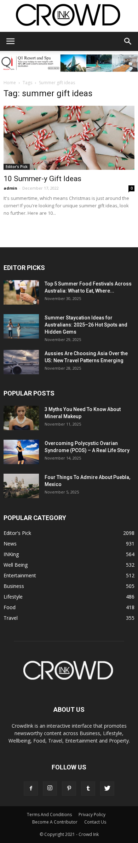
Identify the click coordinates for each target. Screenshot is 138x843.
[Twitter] (107, 788)
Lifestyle (13, 596)
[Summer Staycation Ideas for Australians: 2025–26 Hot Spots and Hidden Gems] (21, 326)
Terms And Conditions (49, 815)
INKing (11, 554)
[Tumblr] (88, 788)
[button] (128, 41)
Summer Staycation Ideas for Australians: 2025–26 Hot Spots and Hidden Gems (86, 325)
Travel (11, 617)
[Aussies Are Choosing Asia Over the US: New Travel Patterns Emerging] (21, 362)
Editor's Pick (17, 166)
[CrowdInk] (69, 16)
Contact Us (95, 822)
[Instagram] (50, 788)
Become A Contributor (54, 822)
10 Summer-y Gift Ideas (42, 178)
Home (10, 83)
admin (10, 188)
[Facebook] (31, 788)
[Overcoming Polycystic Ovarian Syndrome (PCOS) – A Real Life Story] (21, 452)
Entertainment (20, 575)
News (10, 543)
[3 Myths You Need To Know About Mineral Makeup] (21, 418)
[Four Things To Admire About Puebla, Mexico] (21, 486)
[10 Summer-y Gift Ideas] (69, 138)
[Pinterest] (69, 788)
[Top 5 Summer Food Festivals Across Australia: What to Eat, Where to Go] (21, 292)
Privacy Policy (92, 815)
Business (14, 586)
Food (10, 607)
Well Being (16, 564)
